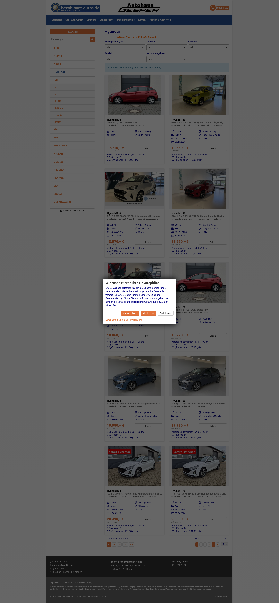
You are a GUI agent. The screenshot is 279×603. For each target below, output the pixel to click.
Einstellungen (166, 313)
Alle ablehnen (148, 313)
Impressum (136, 319)
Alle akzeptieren (130, 313)
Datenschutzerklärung (116, 319)
